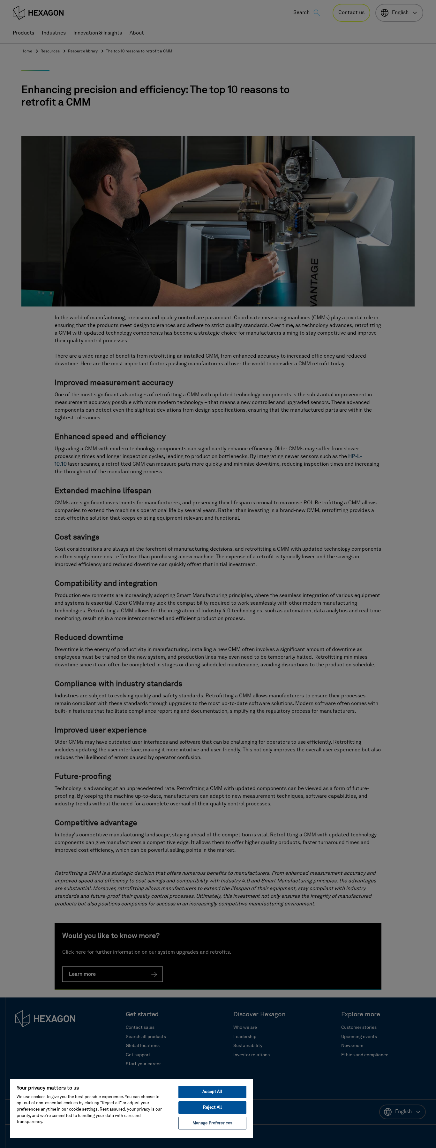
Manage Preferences (212, 1123)
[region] (131, 1108)
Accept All (212, 1092)
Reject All (212, 1107)
